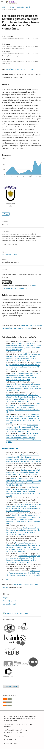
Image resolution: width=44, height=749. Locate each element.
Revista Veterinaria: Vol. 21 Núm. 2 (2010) (23, 430)
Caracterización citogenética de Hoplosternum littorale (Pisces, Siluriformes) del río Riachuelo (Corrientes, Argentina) (23, 386)
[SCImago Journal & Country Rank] (15, 613)
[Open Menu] (2, 2)
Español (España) (9, 601)
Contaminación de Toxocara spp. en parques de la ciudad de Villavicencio (23, 573)
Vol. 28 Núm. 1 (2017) (23, 7)
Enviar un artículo (11, 686)
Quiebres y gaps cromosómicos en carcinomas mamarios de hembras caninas (23, 365)
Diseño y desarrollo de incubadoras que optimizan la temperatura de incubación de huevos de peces (23, 530)
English (6, 598)
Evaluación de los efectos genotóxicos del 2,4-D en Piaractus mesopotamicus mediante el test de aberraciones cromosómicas (24, 458)
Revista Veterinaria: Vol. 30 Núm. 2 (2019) (21, 359)
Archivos (11, 7)
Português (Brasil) (9, 604)
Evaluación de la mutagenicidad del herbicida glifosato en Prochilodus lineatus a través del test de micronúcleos (22, 436)
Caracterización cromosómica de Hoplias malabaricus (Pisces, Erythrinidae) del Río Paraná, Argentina (22, 427)
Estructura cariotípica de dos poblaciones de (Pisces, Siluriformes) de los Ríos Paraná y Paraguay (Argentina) (23, 397)
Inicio (4, 7)
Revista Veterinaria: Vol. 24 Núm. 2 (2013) (20, 400)
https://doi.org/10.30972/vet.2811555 (19, 69)
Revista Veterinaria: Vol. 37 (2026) (30, 461)
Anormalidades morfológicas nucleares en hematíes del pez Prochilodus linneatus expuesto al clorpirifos (23, 356)
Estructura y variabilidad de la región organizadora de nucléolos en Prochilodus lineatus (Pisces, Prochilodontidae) (22, 375)
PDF (6, 214)
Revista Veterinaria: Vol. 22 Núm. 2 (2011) (21, 379)
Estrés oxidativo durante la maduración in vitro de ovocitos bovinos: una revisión (23, 472)
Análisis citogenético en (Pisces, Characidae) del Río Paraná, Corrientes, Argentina (23, 406)
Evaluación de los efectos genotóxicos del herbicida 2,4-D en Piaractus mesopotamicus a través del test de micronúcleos (24, 417)
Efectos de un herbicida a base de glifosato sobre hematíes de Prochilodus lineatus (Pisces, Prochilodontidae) (23, 345)
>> (11, 580)
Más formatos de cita (10, 244)
